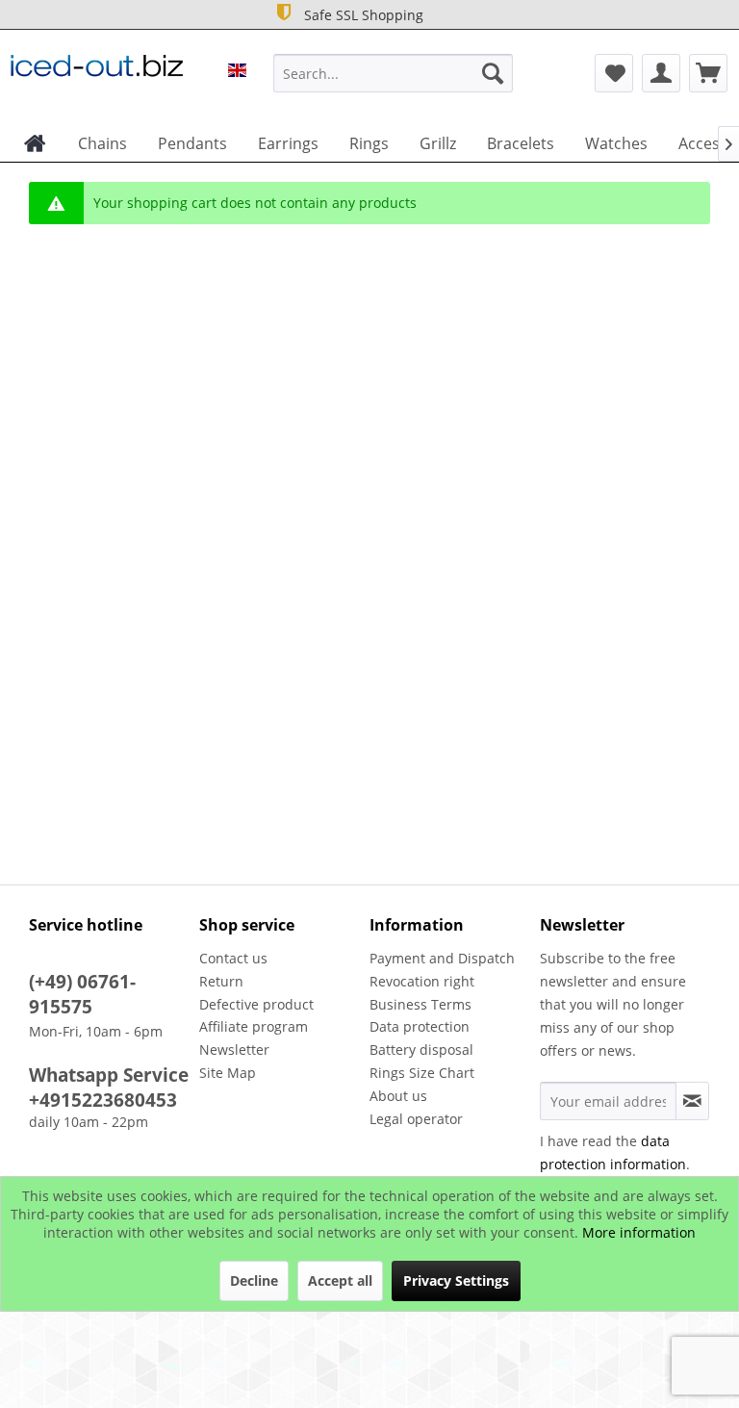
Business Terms (420, 1004)
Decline (254, 1280)
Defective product (256, 1004)
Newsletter (234, 1049)
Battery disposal (421, 1049)
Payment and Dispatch (442, 958)
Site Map (227, 1072)
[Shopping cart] (708, 73)
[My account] (661, 73)
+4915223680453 (103, 1100)
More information (639, 1232)
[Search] (492, 73)
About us (398, 1096)
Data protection (420, 1026)
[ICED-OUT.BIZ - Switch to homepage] (97, 78)
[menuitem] (393, 73)
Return (221, 981)
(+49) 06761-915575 (82, 994)
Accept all (340, 1280)
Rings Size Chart (422, 1072)
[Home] (35, 143)
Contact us (233, 958)
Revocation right (422, 981)
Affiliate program (253, 1026)
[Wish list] (614, 73)
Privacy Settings (456, 1280)
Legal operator (416, 1119)
